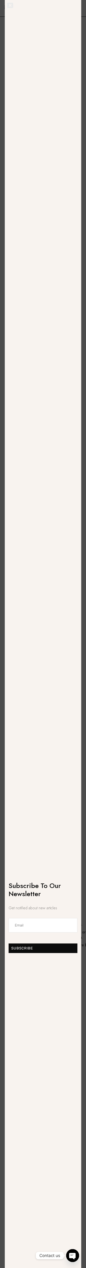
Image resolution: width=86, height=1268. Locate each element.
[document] (43, 634)
